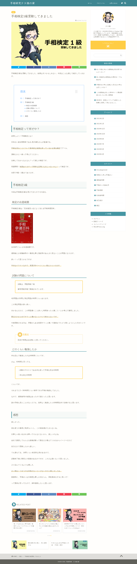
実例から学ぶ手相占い (104, 175)
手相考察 (99, 190)
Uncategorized (101, 170)
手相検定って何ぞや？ (33, 98)
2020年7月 (100, 144)
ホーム (90, 3)
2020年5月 (100, 149)
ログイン (97, 219)
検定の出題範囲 (31, 105)
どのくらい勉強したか (33, 111)
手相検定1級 (29, 102)
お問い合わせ (113, 3)
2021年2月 (100, 118)
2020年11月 (100, 129)
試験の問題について (33, 108)
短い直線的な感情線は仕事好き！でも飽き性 (109, 78)
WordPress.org (99, 227)
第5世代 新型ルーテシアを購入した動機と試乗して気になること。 (108, 101)
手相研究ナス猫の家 (22, 3)
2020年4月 (100, 154)
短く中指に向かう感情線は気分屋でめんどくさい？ (109, 71)
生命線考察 (100, 195)
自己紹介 (99, 200)
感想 (26, 116)
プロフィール (101, 3)
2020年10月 (100, 134)
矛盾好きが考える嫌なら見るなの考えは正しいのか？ (109, 86)
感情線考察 (100, 180)
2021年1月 (100, 123)
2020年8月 (100, 139)
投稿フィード (98, 221)
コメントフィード (100, 224)
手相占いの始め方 (102, 185)
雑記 (13, 12)
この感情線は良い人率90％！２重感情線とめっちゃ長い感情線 (109, 94)
